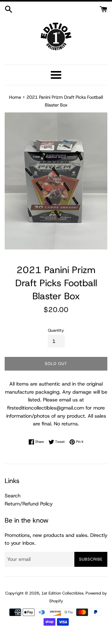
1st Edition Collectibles (62, 593)
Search (13, 495)
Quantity (56, 330)
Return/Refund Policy (29, 503)
